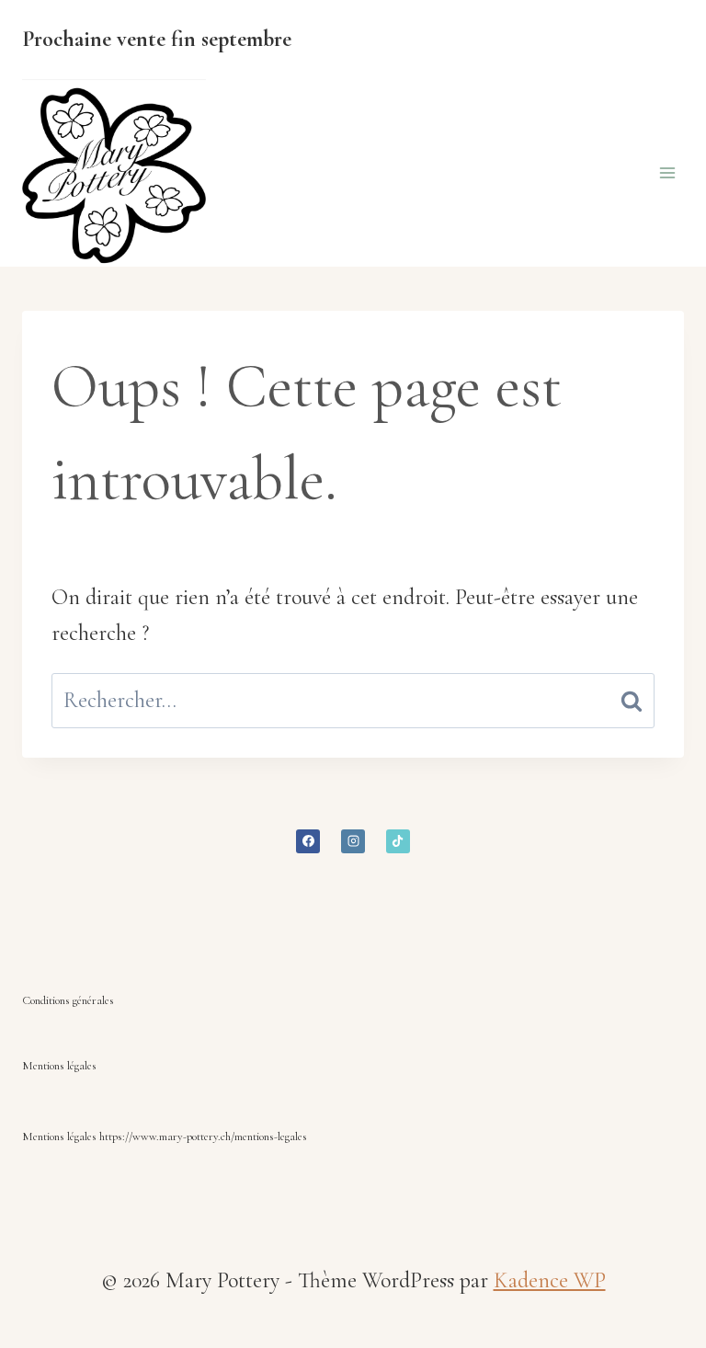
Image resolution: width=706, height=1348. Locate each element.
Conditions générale (65, 1000)
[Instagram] (353, 841)
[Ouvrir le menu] (667, 173)
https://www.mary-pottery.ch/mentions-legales (203, 1136)
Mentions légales (59, 1065)
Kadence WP (550, 1280)
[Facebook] (308, 841)
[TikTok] (398, 841)
